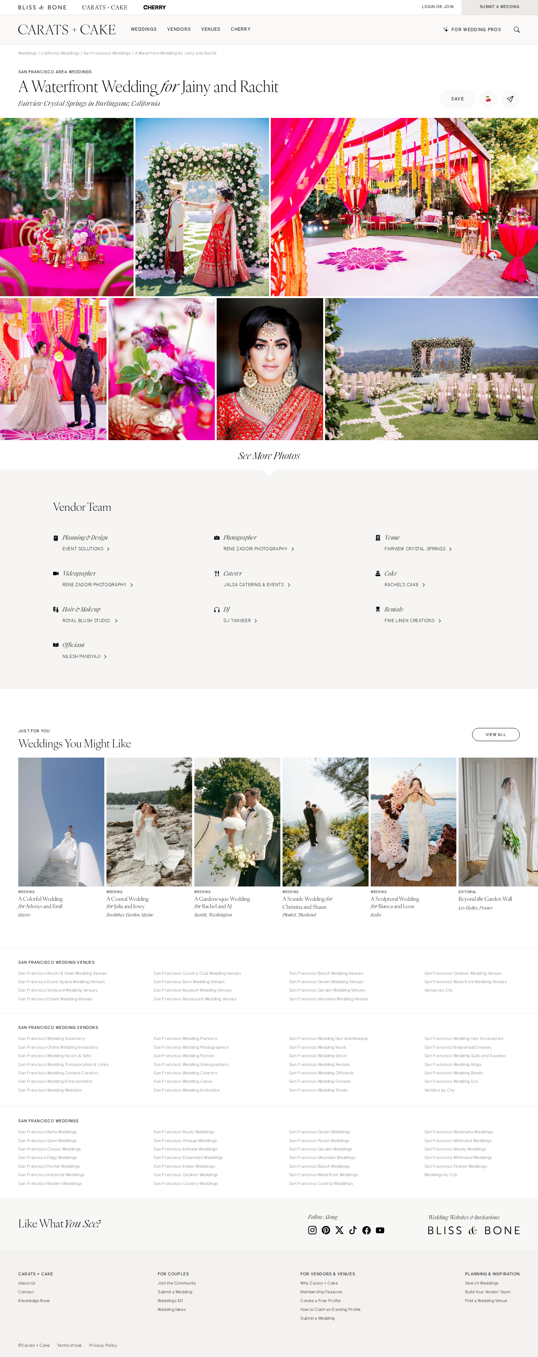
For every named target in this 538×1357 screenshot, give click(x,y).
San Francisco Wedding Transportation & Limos (63, 1064)
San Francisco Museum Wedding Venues (193, 990)
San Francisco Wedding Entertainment (55, 1081)
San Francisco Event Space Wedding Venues (61, 981)
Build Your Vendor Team (488, 1292)
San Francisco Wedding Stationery (51, 1038)
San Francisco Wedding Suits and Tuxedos (465, 1055)
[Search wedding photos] (154, 7)
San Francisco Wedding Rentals (319, 1064)
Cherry (241, 29)
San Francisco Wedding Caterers (185, 1073)
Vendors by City (440, 1090)
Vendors (179, 29)
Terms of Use (69, 1345)
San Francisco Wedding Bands (454, 1073)
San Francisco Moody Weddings (455, 1149)
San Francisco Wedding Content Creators (58, 1073)
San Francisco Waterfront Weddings (323, 1174)
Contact (26, 1292)
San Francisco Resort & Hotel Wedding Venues (62, 973)
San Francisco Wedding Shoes (318, 1090)
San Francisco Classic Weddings (49, 1149)
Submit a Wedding (175, 1292)
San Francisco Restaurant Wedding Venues (195, 999)
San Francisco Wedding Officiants (321, 1073)
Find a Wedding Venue (486, 1300)
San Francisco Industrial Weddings (51, 1174)
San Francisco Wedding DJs (451, 1081)
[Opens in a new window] (42, 7)
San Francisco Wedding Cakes (183, 1081)
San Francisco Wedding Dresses (320, 1081)
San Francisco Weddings (107, 53)
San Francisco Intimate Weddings (186, 1149)
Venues (211, 29)
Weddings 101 (170, 1300)
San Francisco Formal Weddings (49, 1166)
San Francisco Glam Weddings (47, 1140)
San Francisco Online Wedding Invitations (58, 1047)
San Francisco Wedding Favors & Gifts (54, 1055)
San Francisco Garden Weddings (320, 1149)
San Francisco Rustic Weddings (184, 1132)
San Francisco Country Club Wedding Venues (197, 973)
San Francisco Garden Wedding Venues (327, 990)
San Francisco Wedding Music (318, 1047)
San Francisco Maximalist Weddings (459, 1132)
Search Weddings (482, 1283)
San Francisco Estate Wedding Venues (55, 999)
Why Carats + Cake (319, 1283)
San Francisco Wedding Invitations (187, 1090)
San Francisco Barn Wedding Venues (189, 981)
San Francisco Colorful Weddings (321, 1183)
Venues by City (439, 990)
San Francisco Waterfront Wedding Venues (466, 981)
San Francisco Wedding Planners (185, 1038)
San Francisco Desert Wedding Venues (326, 981)
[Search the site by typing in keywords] (514, 29)
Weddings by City (441, 1174)
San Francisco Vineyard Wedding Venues (57, 990)
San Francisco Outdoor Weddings (186, 1174)
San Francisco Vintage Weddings (185, 1140)
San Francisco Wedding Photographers (191, 1047)
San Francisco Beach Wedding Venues (326, 973)
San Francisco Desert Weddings (319, 1132)
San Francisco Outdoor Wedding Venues (463, 973)
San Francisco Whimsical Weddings (458, 1157)
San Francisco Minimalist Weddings (458, 1140)
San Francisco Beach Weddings (319, 1166)
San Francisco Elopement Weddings (188, 1157)
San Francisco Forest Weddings (319, 1140)
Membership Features (321, 1292)
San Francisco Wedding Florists (184, 1055)
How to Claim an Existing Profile (330, 1309)
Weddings (144, 29)
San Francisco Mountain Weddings (322, 1157)
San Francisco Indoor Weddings (184, 1166)
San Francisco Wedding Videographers (191, 1064)
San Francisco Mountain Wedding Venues (329, 999)
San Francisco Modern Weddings (50, 1183)
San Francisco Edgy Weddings (47, 1157)
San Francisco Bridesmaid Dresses (458, 1047)
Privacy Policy (103, 1345)
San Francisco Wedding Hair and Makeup (328, 1038)
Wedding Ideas (172, 1309)
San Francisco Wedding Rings (453, 1064)
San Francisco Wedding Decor (318, 1055)
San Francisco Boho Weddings (47, 1132)
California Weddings (60, 53)
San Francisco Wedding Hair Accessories (464, 1038)
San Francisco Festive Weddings (456, 1166)
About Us (27, 1283)
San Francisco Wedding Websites (50, 1090)
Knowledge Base (34, 1300)
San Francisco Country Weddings (186, 1183)
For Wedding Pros (476, 29)
